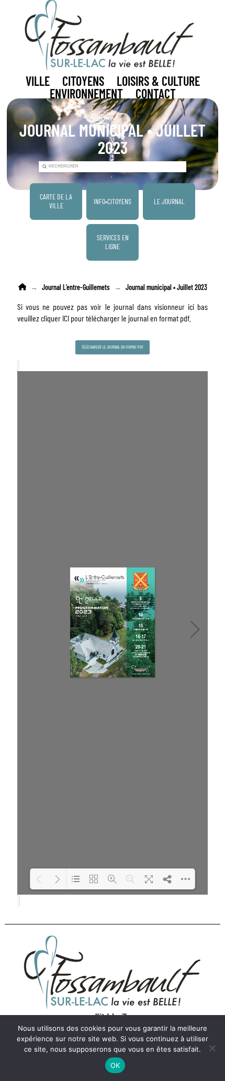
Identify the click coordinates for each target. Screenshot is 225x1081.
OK (115, 1065)
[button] (38, 81)
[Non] (212, 1048)
